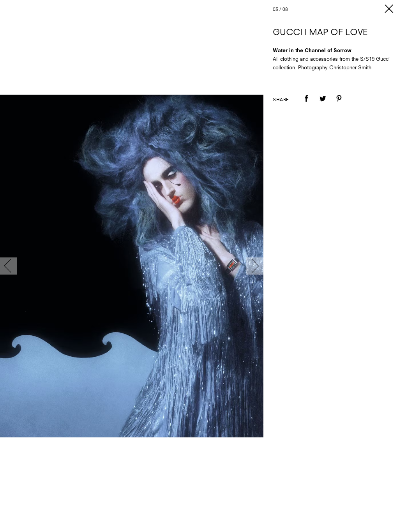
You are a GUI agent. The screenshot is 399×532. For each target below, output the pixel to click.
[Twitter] (322, 104)
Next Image (254, 266)
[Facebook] (306, 104)
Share (281, 100)
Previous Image (8, 266)
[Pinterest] (339, 104)
